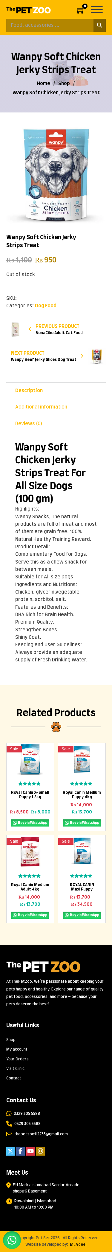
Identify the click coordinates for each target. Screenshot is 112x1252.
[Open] (98, 10)
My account (16, 1049)
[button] (97, 132)
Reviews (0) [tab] (28, 423)
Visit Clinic (15, 1069)
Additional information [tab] (41, 407)
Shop (64, 83)
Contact (13, 1078)
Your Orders (17, 1059)
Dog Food (45, 305)
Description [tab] (29, 390)
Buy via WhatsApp (32, 822)
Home (43, 83)
